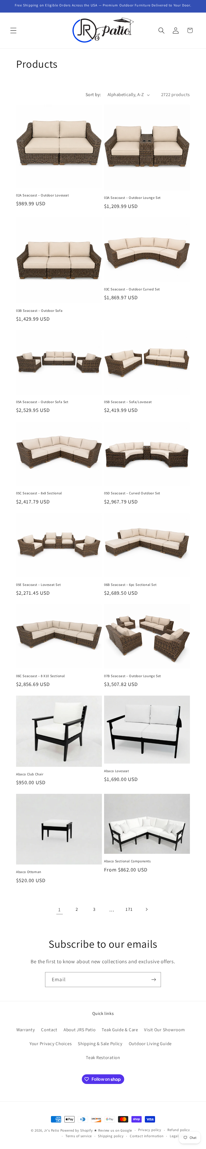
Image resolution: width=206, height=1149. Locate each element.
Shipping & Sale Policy (100, 1043)
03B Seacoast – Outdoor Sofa (39, 311)
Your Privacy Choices (51, 1043)
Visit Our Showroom (164, 1030)
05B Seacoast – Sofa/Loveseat (128, 402)
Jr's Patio (51, 1130)
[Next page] (146, 909)
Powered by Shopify (76, 1130)
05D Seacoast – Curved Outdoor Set (132, 493)
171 (129, 909)
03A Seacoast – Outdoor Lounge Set (132, 198)
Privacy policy (149, 1130)
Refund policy (178, 1130)
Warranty (25, 1030)
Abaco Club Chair (29, 774)
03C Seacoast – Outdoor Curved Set (132, 289)
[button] (13, 30)
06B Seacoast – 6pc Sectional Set (130, 585)
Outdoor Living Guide (150, 1043)
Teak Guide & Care (120, 1030)
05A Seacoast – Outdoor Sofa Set (42, 402)
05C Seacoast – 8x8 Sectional (39, 493)
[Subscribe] (153, 979)
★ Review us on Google (113, 1130)
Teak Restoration (103, 1057)
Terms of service (78, 1136)
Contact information (147, 1136)
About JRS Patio (80, 1030)
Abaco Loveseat (116, 771)
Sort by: (93, 94)
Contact (49, 1030)
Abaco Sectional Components (127, 861)
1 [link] (59, 909)
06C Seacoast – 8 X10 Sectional (40, 676)
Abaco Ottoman (28, 872)
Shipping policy (111, 1136)
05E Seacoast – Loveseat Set (38, 585)
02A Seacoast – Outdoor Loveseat (42, 195)
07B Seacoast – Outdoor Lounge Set (132, 676)
